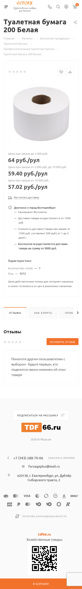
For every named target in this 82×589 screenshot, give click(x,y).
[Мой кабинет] (66, 7)
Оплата (70, 312)
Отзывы (15, 312)
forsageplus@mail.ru (44, 466)
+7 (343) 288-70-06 (28, 457)
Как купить (43, 312)
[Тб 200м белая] (41, 114)
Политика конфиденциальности (44, 516)
